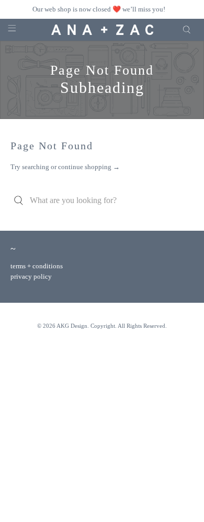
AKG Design (71, 326)
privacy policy (31, 276)
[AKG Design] (102, 30)
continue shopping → (89, 167)
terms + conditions (36, 266)
